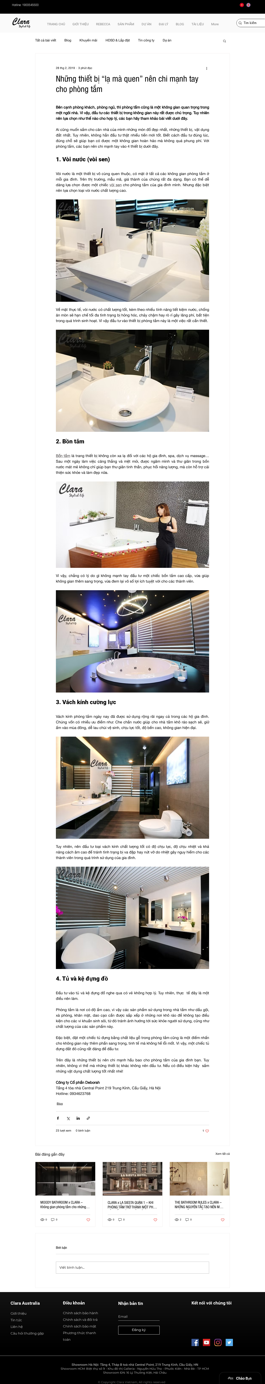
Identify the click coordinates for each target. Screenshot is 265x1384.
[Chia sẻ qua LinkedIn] (78, 1118)
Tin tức (16, 1320)
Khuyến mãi (88, 40)
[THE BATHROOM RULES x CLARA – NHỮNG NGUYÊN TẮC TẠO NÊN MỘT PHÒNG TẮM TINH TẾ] (200, 1179)
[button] (197, 22)
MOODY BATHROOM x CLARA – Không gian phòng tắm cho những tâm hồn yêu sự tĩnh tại (63, 1205)
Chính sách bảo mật (79, 1326)
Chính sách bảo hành (80, 1313)
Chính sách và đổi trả (80, 1320)
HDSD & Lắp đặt (118, 40)
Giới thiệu (18, 1313)
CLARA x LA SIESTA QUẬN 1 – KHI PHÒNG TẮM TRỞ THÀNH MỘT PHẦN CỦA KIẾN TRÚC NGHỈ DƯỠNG (132, 1205)
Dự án (167, 40)
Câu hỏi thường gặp (27, 1333)
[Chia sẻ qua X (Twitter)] (68, 1118)
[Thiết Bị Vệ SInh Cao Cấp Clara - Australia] (195, 1342)
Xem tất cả (223, 1154)
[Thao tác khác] (206, 68)
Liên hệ (17, 1327)
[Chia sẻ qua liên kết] (88, 1118)
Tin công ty (146, 40)
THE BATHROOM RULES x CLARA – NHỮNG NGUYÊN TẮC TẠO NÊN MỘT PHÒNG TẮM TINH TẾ (199, 1205)
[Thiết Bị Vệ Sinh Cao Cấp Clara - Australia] (206, 1342)
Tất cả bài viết (45, 40)
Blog (67, 40)
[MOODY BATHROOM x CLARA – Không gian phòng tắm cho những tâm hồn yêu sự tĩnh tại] (65, 1179)
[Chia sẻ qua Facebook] (58, 1118)
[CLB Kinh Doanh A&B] (229, 1342)
